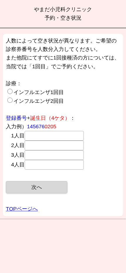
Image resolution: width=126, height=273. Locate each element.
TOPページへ (22, 209)
